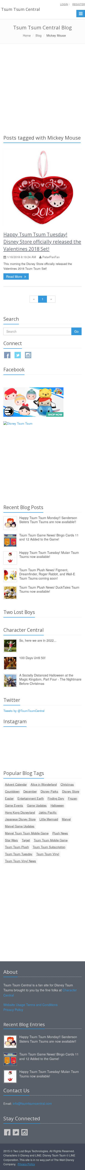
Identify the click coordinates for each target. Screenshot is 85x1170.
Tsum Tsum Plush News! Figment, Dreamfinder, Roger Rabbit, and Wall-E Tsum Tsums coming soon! (47, 574)
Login (64, 4)
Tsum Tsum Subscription (49, 847)
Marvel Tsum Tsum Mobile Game (27, 833)
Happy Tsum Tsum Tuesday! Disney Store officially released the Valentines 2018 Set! (42, 241)
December (30, 791)
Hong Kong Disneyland (20, 812)
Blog (38, 35)
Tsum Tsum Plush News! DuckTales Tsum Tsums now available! (49, 589)
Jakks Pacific (48, 812)
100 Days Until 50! (32, 657)
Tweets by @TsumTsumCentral (23, 711)
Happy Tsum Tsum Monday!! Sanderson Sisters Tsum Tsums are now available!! (48, 519)
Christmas (67, 784)
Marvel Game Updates (19, 826)
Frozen (72, 798)
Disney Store (70, 791)
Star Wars (11, 840)
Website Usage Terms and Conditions (30, 1004)
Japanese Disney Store (20, 819)
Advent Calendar (16, 784)
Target (26, 840)
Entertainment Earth (30, 798)
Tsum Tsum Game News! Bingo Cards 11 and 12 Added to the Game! (49, 537)
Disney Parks (49, 791)
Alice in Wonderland (44, 784)
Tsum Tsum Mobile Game (51, 840)
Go (76, 331)
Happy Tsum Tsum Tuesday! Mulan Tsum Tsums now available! (49, 554)
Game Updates (37, 805)
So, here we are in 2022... (37, 640)
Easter (9, 798)
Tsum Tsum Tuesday (18, 854)
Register (78, 4)
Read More (14, 276)
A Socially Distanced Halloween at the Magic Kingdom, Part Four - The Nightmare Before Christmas (50, 679)
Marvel (66, 819)
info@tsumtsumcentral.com (32, 1103)
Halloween (57, 805)
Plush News (60, 833)
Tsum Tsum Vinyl (47, 854)
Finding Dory (56, 798)
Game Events (14, 805)
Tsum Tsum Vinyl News (20, 861)
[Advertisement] (42, 88)
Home (27, 35)
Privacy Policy (13, 1009)
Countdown (12, 791)
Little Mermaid (48, 819)
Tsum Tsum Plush (17, 847)
